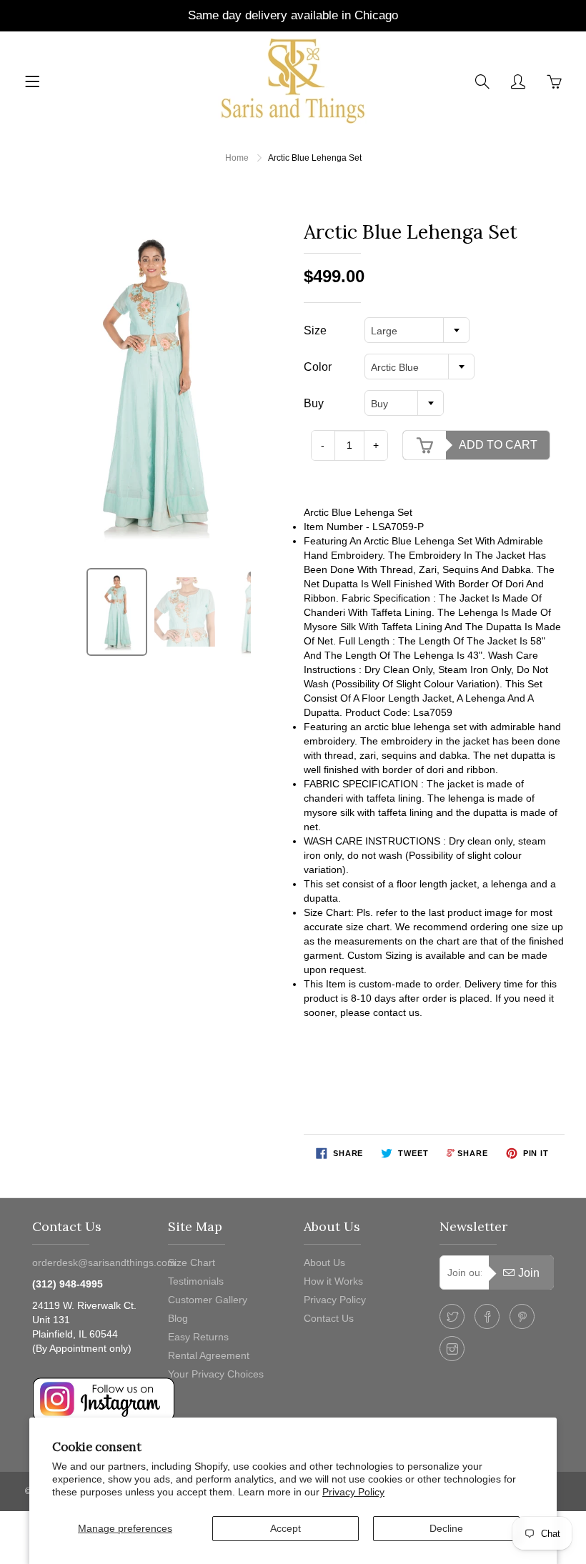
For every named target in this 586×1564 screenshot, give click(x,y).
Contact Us (329, 1318)
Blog (178, 1318)
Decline (446, 1528)
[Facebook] (487, 1316)
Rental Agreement (208, 1355)
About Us (324, 1262)
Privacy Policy (353, 1492)
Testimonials (196, 1281)
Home (237, 158)
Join (529, 1273)
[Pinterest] (522, 1316)
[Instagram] (452, 1348)
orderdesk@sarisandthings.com (104, 1262)
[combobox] (417, 330)
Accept (285, 1528)
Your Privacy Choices (216, 1374)
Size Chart (191, 1262)
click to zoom (156, 385)
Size (315, 330)
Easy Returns (198, 1337)
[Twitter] (452, 1316)
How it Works (333, 1281)
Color (318, 367)
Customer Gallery (207, 1299)
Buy (314, 403)
